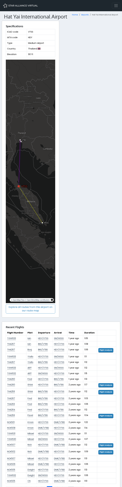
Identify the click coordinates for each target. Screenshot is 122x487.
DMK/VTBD (59, 422)
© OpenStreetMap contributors (37, 300)
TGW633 (11, 338)
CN (29, 480)
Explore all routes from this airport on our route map (30, 308)
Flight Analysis (106, 350)
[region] (30, 181)
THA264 (11, 409)
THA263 (11, 404)
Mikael (31, 433)
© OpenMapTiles (18, 300)
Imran (31, 422)
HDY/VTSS (43, 338)
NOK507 (11, 444)
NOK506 (11, 464)
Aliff (30, 367)
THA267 (11, 343)
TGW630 (11, 439)
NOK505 (11, 469)
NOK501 (11, 422)
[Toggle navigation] (116, 6)
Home (75, 14)
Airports (85, 14)
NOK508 (11, 427)
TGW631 (11, 433)
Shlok (30, 384)
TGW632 (11, 373)
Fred (30, 379)
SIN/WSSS (59, 338)
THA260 (11, 379)
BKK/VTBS (43, 343)
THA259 (11, 391)
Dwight (31, 469)
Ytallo (30, 356)
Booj (30, 349)
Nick (30, 444)
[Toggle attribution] (52, 300)
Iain (29, 338)
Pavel (30, 415)
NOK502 (11, 451)
